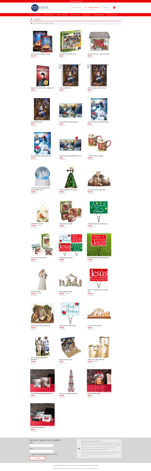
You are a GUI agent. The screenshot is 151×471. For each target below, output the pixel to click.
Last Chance (86, 14)
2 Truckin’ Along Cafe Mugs (95, 156)
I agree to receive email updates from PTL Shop (44, 454)
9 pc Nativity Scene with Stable (96, 190)
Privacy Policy (87, 468)
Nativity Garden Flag (65, 88)
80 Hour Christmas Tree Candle (68, 190)
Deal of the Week (62, 14)
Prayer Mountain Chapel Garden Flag (98, 122)
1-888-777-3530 (64, 465)
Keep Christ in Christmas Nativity (40, 325)
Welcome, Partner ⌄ (94, 7)
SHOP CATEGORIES (35, 14)
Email (31, 448)
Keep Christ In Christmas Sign (67, 325)
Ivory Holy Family (36, 291)
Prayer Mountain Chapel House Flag (41, 156)
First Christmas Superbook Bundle (40, 54)
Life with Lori (75, 14)
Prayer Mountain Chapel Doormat (68, 122)
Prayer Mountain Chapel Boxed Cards (41, 393)
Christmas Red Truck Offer (38, 257)
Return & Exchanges (79, 465)
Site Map (96, 465)
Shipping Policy (89, 465)
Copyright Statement (94, 468)
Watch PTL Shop (112, 14)
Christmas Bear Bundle (65, 223)
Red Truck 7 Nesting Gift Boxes (68, 393)
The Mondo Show (98, 14)
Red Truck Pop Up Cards (38, 427)
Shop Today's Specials (76, 1)
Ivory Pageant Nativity (65, 291)
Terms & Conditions (80, 468)
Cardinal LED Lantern (37, 223)
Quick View (42, 38)
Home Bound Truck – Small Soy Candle (98, 54)
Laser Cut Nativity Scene (95, 325)
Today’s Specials (49, 14)
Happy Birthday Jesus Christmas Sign (98, 257)
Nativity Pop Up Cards (65, 359)
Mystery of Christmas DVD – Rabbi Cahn (42, 88)
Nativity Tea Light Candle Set (96, 359)
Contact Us (71, 465)
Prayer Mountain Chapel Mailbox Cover (70, 156)
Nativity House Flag (36, 122)
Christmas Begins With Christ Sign (97, 223)
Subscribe (37, 458)
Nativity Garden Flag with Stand (97, 88)
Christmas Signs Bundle (66, 257)
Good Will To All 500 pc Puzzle (67, 54)
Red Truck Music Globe (94, 393)
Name (31, 443)
